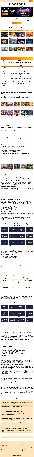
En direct (12, 30)
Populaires (4, 30)
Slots (29, 30)
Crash (20, 30)
